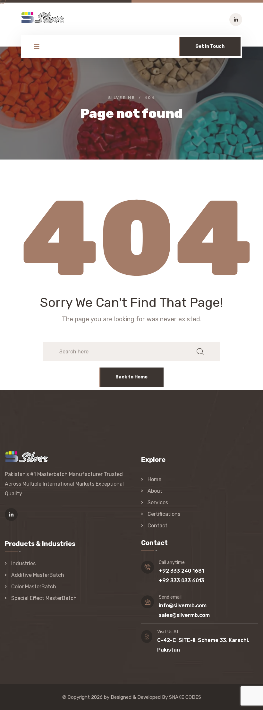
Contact (157, 526)
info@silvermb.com (183, 605)
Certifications (164, 514)
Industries (23, 563)
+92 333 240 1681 (181, 571)
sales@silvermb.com (184, 615)
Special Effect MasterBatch (44, 598)
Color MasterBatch (33, 587)
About (155, 491)
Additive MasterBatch (37, 575)
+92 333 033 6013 (181, 580)
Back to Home (131, 377)
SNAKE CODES (185, 697)
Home (154, 479)
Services (158, 502)
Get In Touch (210, 46)
